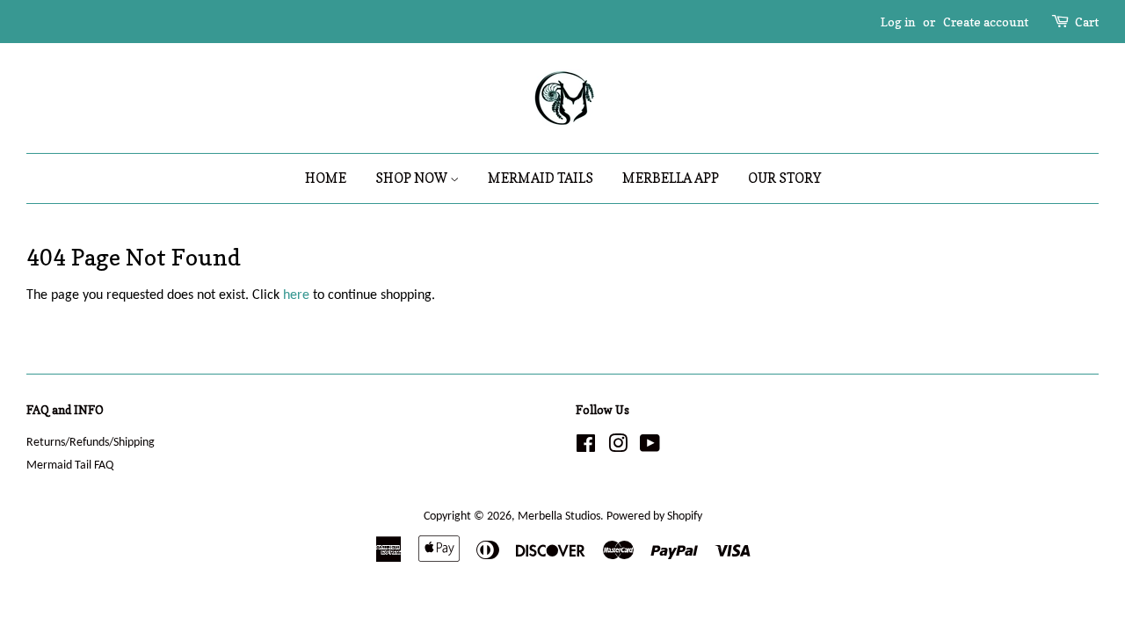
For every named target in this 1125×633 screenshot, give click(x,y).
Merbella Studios (559, 516)
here (296, 295)
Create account (985, 21)
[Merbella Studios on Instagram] (618, 448)
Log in (898, 21)
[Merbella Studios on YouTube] (650, 448)
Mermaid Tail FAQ (69, 465)
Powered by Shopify (654, 516)
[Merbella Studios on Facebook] (586, 448)
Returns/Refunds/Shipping (90, 442)
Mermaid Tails (540, 178)
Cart (1087, 21)
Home (325, 178)
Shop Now (412, 178)
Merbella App (670, 178)
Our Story (784, 178)
